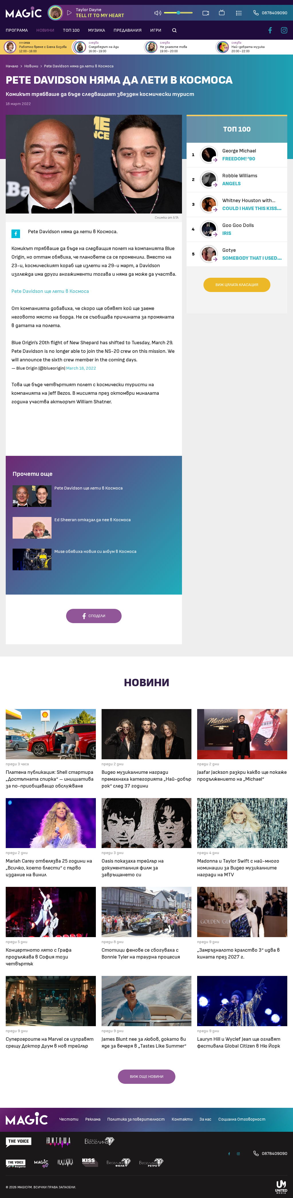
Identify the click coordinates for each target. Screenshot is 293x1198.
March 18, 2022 (81, 368)
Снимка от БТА (167, 217)
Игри (155, 30)
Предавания (128, 30)
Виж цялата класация (236, 285)
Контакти (182, 1119)
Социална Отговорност (242, 1119)
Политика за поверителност (136, 1119)
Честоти (68, 1119)
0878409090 (274, 13)
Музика (96, 30)
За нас (205, 1119)
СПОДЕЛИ (95, 616)
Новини (45, 30)
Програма (17, 30)
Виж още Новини (146, 1077)
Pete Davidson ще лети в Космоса (50, 291)
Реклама (92, 1119)
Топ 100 (71, 30)
